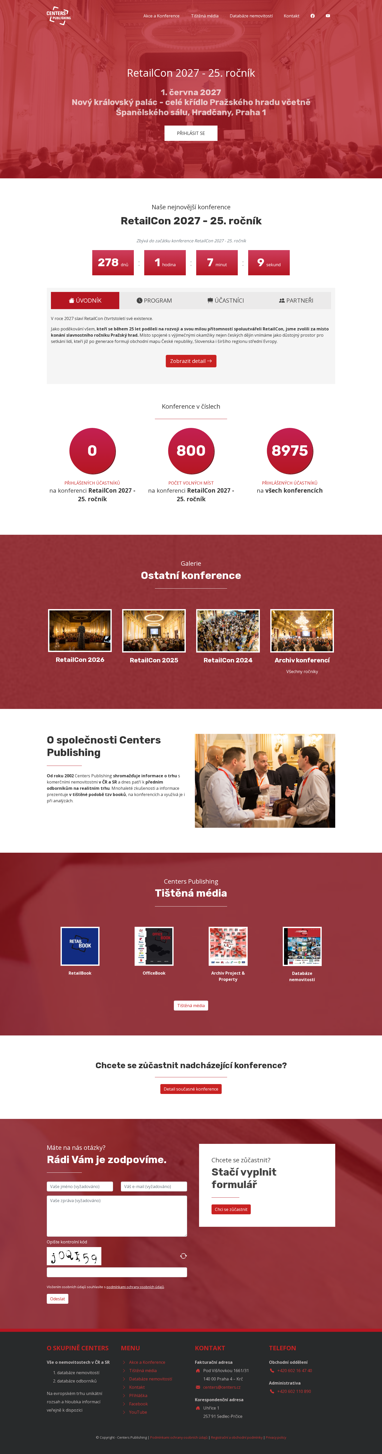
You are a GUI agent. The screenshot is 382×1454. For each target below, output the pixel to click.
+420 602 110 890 (294, 1391)
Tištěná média (205, 16)
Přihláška (138, 1395)
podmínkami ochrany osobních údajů (135, 1287)
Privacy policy (276, 1437)
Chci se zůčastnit (231, 1209)
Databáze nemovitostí (251, 16)
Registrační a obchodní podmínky (236, 1437)
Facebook (138, 1404)
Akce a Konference (161, 16)
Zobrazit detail (188, 360)
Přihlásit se (191, 133)
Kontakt (291, 16)
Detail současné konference (191, 1089)
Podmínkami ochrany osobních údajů (179, 1437)
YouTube (138, 1412)
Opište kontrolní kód (67, 1242)
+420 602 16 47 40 (294, 1370)
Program (157, 300)
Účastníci (228, 300)
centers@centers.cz (222, 1387)
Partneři (299, 300)
